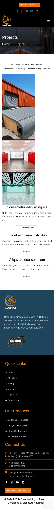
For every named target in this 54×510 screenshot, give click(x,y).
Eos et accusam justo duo (27, 235)
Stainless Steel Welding (14, 69)
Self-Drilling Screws (17, 436)
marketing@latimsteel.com (22, 476)
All (12, 64)
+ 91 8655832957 (17, 463)
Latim (17, 64)
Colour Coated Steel (18, 420)
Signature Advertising (34, 502)
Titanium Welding (33, 69)
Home (6, 44)
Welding (46, 69)
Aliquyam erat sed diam (27, 260)
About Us (12, 378)
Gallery (11, 383)
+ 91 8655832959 (17, 466)
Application (13, 394)
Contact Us (13, 400)
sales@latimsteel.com (20, 472)
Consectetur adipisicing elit (27, 207)
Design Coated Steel (18, 425)
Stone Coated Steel (17, 431)
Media (11, 389)
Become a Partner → (29, 5)
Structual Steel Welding (31, 64)
